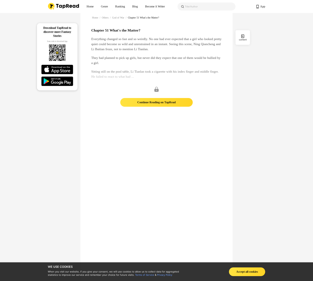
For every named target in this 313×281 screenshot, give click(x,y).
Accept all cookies (247, 271)
